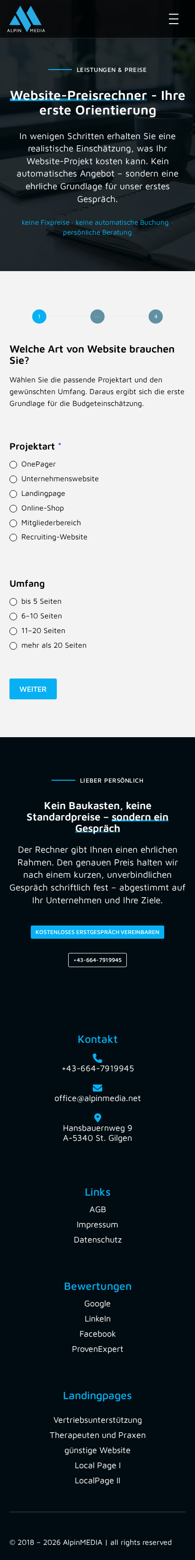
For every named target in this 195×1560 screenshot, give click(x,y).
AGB (97, 1209)
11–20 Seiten (42, 630)
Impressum (97, 1224)
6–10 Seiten (40, 615)
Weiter (33, 689)
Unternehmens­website (59, 478)
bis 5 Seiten (40, 601)
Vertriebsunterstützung (97, 1420)
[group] (97, 317)
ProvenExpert (98, 1349)
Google (97, 1303)
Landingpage (42, 493)
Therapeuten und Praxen (98, 1435)
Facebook (98, 1334)
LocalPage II (97, 1480)
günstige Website (97, 1450)
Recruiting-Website (53, 536)
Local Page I (98, 1465)
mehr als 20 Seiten (53, 645)
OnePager (37, 463)
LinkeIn (98, 1318)
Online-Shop (41, 507)
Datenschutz (98, 1239)
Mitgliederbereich (50, 522)
